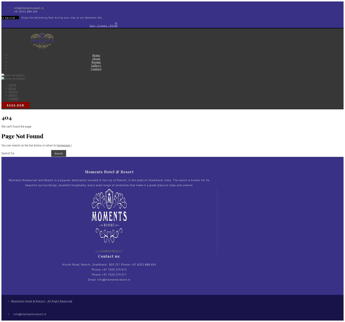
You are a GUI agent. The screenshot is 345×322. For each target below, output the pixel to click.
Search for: (8, 153)
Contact (96, 69)
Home (96, 55)
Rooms (96, 62)
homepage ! (64, 145)
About (96, 58)
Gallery (96, 65)
